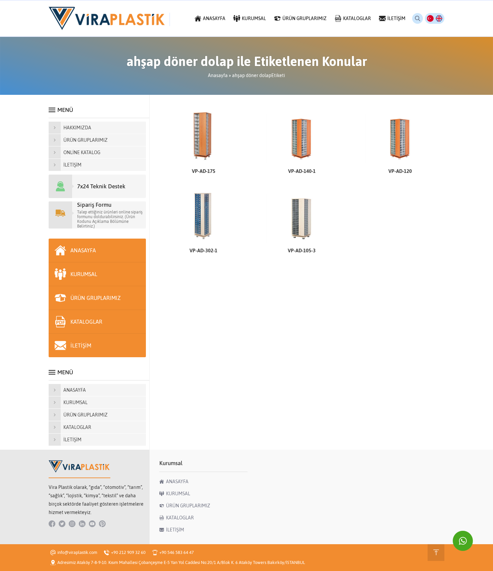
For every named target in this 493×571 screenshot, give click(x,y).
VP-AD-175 (203, 171)
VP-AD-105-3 (302, 250)
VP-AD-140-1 (302, 171)
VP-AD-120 (400, 171)
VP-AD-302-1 (203, 250)
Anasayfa (218, 75)
